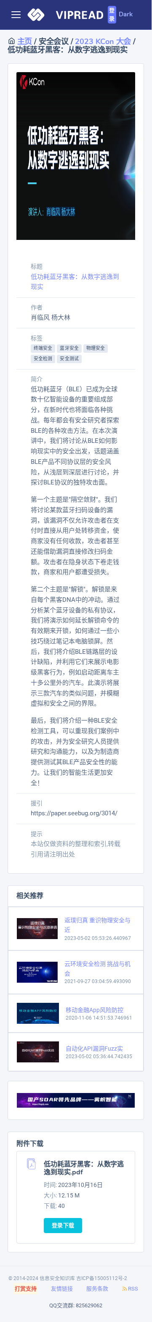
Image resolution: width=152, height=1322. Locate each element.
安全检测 (43, 359)
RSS (133, 1289)
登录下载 (63, 1225)
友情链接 (62, 1289)
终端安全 (43, 348)
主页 (23, 41)
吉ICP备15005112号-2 (101, 1278)
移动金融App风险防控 (94, 1010)
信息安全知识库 (57, 1278)
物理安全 (95, 348)
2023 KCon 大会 (103, 41)
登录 (112, 15)
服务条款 (97, 1289)
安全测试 (69, 359)
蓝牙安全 (69, 348)
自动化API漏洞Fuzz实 (94, 1048)
